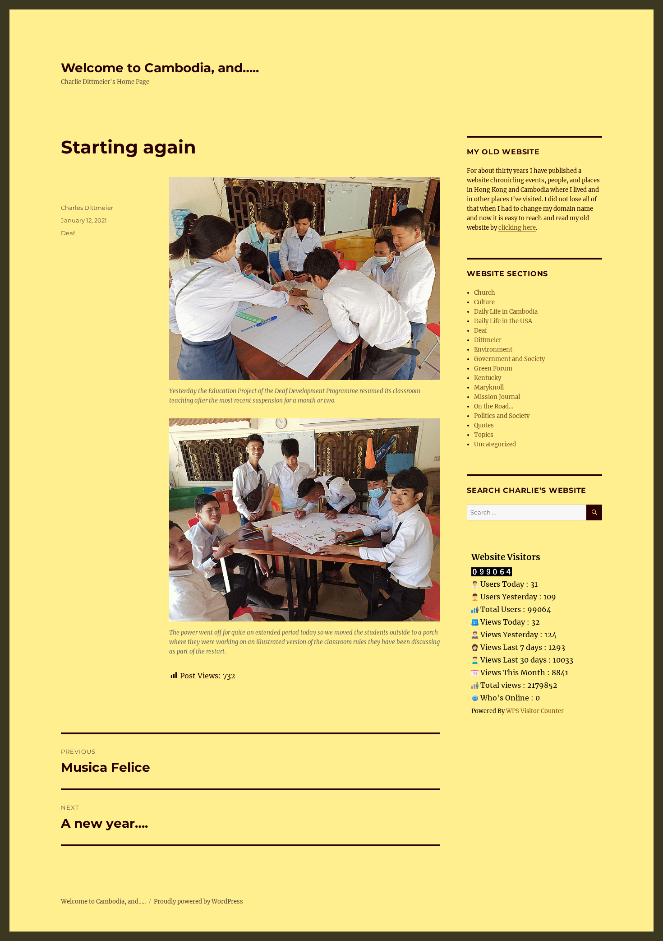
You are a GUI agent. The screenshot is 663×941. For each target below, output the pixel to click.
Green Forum (493, 368)
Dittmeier (488, 340)
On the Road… (493, 406)
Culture (484, 302)
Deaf (68, 232)
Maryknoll (489, 387)
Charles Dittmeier (87, 207)
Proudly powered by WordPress (198, 901)
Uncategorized (495, 444)
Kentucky (487, 378)
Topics (483, 435)
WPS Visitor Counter (535, 710)
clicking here (517, 228)
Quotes (484, 425)
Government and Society (509, 359)
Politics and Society (501, 416)
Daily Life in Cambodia (506, 311)
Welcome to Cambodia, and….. (160, 67)
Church (484, 293)
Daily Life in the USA (503, 321)
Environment (493, 349)
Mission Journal (497, 397)
